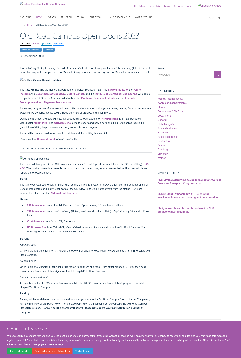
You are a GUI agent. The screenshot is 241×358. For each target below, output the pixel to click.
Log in (188, 5)
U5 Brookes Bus (37, 227)
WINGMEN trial (109, 118)
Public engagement (168, 136)
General (162, 119)
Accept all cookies (19, 351)
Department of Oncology (50, 94)
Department (164, 115)
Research (66, 17)
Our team (95, 17)
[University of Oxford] (206, 6)
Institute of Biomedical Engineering (116, 94)
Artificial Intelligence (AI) (171, 98)
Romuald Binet (46, 139)
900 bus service (36, 205)
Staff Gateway (140, 5)
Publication (164, 141)
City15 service (35, 221)
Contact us (178, 5)
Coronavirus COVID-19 (170, 111)
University (163, 153)
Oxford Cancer (75, 94)
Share (27, 43)
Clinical (161, 107)
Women (162, 158)
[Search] (219, 18)
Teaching (163, 149)
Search (161, 68)
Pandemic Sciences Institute (98, 98)
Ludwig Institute (118, 89)
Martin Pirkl (40, 122)
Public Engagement (118, 17)
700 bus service (36, 211)
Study (80, 17)
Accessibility (155, 5)
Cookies (166, 5)
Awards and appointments (172, 103)
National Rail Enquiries (64, 193)
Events (51, 17)
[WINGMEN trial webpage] (53, 122)
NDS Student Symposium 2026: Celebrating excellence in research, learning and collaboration (188, 195)
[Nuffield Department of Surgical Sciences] (42, 2)
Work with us (143, 17)
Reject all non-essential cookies (52, 351)
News (39, 17)
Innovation (163, 132)
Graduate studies (167, 128)
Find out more (83, 351)
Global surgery (166, 124)
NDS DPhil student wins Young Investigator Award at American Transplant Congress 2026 (189, 181)
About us (25, 17)
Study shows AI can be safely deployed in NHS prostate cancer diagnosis (186, 209)
